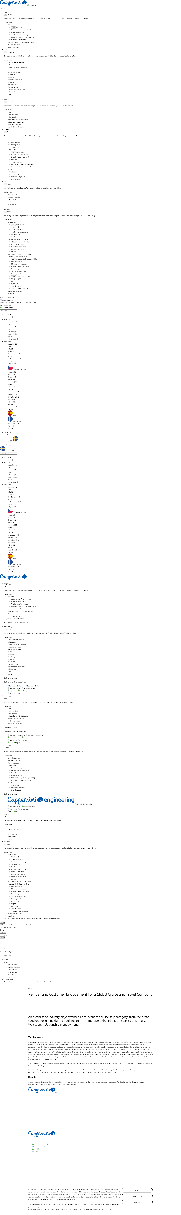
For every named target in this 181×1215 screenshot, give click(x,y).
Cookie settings (36, 1126)
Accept (137, 1190)
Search (3, 922)
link (5, 14)
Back (13, 27)
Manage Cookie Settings (41, 1192)
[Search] (1, 8)
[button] (11, 441)
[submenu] (10, 584)
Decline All (137, 1202)
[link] (18, 5)
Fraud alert (35, 1128)
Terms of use (35, 1116)
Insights (10, 14)
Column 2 (34, 1178)
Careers (10, 132)
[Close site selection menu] (10, 305)
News (9, 184)
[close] (2, 8)
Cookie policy (39, 1183)
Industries (10, 52)
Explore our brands (10, 678)
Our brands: (32, 1141)
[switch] (1, 302)
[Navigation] (4, 8)
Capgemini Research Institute (14, 619)
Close (3, 932)
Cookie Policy (36, 1123)
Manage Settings (137, 1196)
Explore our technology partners (15, 682)
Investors (34, 1114)
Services (10, 102)
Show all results (5, 956)
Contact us (35, 1111)
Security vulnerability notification (41, 1121)
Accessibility (35, 1119)
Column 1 (34, 1156)
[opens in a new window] (89, 1010)
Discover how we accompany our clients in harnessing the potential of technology (32, 918)
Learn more (8, 22)
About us (10, 212)
